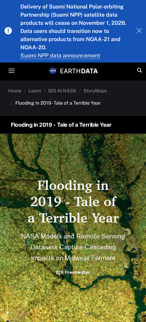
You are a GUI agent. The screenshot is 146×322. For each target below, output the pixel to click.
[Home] (79, 70)
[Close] (139, 31)
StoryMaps (95, 90)
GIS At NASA (62, 90)
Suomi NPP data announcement (60, 55)
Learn (35, 90)
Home (14, 90)
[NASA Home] (53, 71)
